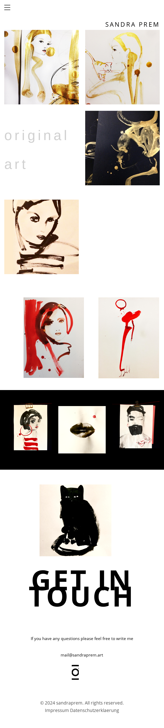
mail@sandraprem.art (82, 655)
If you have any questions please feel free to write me (82, 638)
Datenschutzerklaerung (94, 710)
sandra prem (132, 24)
